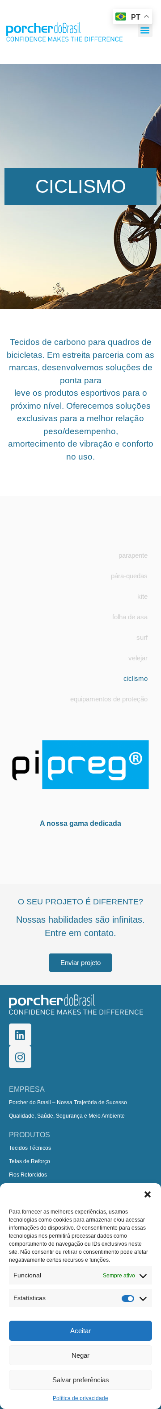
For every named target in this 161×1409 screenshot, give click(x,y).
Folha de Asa (130, 617)
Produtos (29, 1135)
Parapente (133, 555)
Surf (142, 637)
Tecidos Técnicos (30, 1148)
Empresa (27, 1089)
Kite (142, 596)
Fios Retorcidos (28, 1175)
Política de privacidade (80, 1398)
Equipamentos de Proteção (109, 699)
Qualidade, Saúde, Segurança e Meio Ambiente (67, 1116)
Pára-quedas (129, 576)
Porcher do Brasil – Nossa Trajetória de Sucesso (68, 1102)
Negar (80, 1355)
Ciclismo (135, 678)
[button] (147, 1194)
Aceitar (80, 1330)
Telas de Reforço (29, 1161)
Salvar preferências (80, 1380)
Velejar (138, 658)
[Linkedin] (20, 1035)
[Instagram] (20, 1057)
